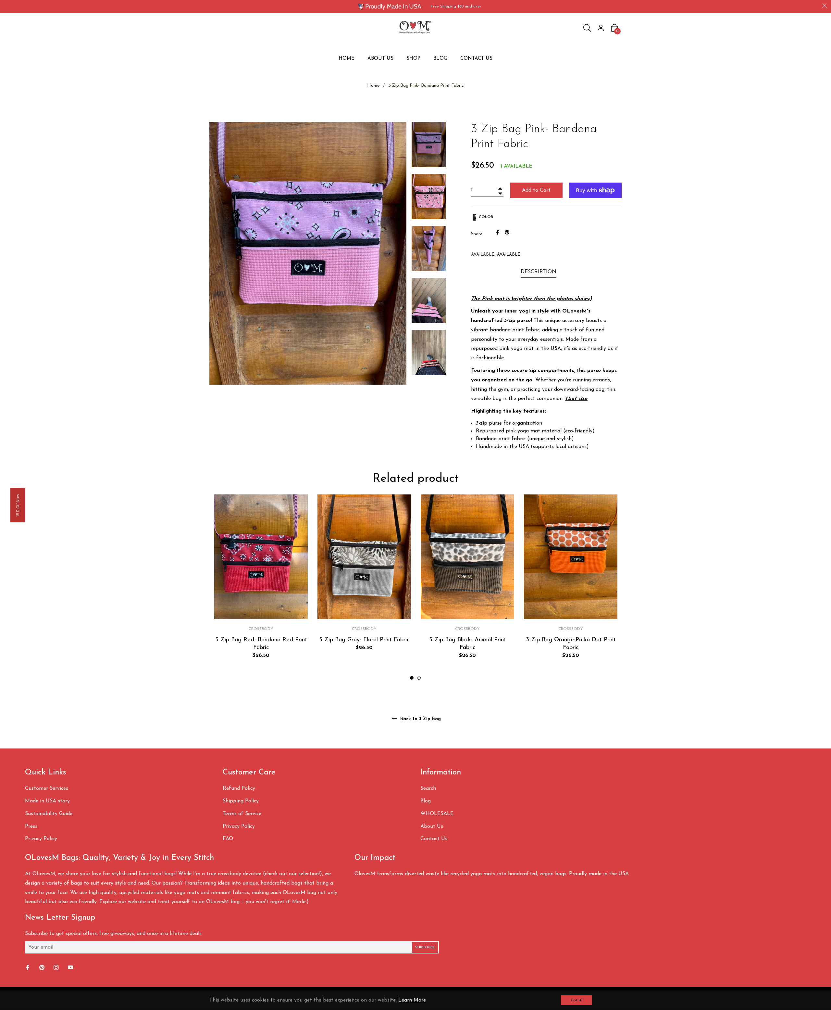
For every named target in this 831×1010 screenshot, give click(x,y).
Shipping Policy (241, 801)
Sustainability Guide (48, 813)
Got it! (576, 1000)
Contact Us (433, 838)
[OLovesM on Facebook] (28, 968)
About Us (431, 826)
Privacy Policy (41, 838)
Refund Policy (239, 788)
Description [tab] (538, 272)
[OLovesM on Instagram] (57, 968)
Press (31, 826)
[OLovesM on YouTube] (71, 968)
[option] (261, 587)
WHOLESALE (436, 813)
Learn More (412, 1000)
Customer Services (46, 788)
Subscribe (425, 947)
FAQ (228, 838)
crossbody (261, 629)
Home (373, 85)
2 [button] (419, 678)
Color (485, 217)
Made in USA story (47, 801)
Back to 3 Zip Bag (420, 719)
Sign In (600, 27)
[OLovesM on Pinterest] (42, 968)
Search (428, 788)
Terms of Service (242, 813)
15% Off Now (17, 505)
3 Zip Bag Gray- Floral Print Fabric (364, 640)
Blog (425, 801)
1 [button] (412, 678)
